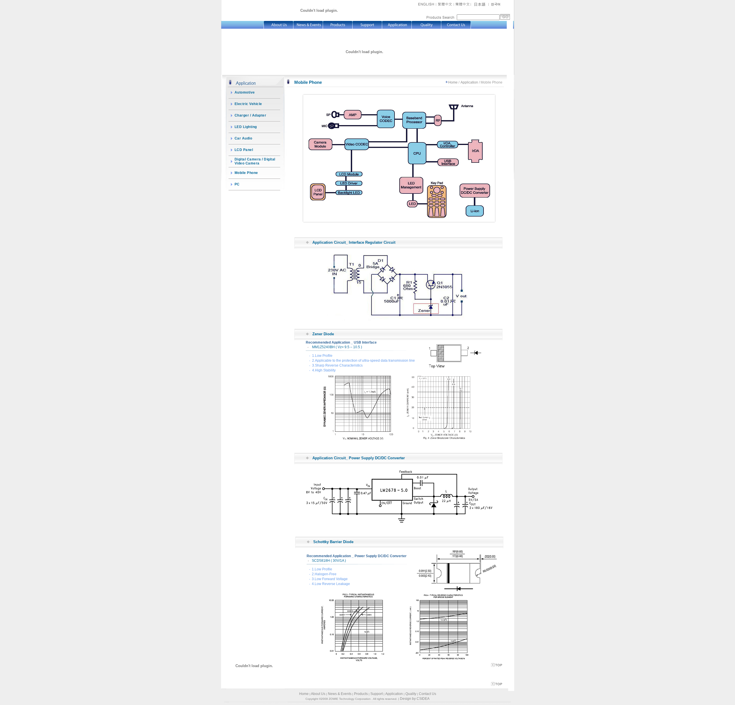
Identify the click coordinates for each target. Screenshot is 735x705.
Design (405, 699)
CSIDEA (423, 699)
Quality (410, 694)
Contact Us (427, 694)
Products (361, 694)
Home (453, 82)
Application (469, 82)
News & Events (339, 694)
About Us (317, 694)
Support (376, 694)
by (414, 699)
